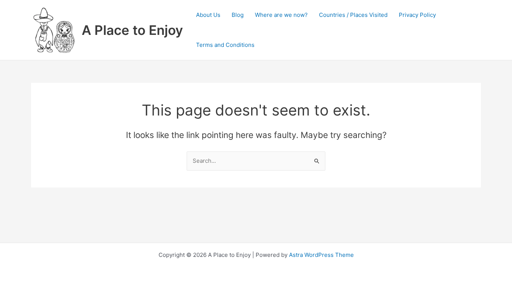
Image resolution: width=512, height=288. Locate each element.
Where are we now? (281, 14)
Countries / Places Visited (353, 14)
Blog (238, 14)
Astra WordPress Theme (321, 254)
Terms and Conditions (225, 44)
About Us (208, 14)
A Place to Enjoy (132, 30)
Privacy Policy (417, 14)
